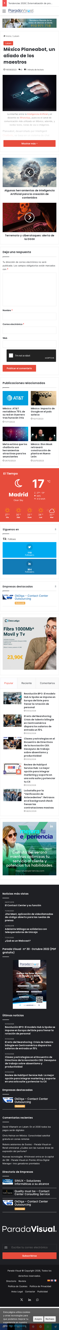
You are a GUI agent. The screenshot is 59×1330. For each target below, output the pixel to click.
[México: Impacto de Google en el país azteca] (43, 398)
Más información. (17, 1325)
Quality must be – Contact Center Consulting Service (32, 1193)
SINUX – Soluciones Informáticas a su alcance (32, 1182)
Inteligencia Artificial (37, 114)
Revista (22, 1281)
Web (5, 338)
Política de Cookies (17, 1286)
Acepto (38, 1319)
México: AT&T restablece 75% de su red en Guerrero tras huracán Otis (14, 413)
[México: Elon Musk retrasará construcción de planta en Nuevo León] (43, 434)
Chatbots (8, 135)
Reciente (26, 683)
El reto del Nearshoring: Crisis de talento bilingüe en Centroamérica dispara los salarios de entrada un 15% (39, 723)
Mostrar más (28, 143)
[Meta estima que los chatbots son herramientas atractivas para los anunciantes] (15, 434)
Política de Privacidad (40, 1286)
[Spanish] (48, 1280)
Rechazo (50, 1319)
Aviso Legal (17, 1291)
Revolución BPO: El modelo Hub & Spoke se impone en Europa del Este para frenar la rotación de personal (39, 700)
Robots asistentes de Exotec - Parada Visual (25, 1144)
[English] (51, 1280)
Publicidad (42, 1291)
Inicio (8, 36)
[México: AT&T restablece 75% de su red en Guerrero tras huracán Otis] (15, 398)
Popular (8, 683)
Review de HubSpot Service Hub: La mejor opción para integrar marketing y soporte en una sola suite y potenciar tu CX (39, 773)
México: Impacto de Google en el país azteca (43, 411)
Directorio (11, 1281)
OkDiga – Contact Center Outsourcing (31, 597)
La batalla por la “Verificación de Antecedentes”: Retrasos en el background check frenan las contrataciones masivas (39, 799)
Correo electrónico (13, 324)
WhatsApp (25, 117)
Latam (16, 36)
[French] (55, 1280)
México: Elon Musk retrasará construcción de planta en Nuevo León (41, 450)
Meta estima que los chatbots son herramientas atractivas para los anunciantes (15, 450)
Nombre (8, 310)
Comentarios (47, 683)
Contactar (30, 1291)
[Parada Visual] (21, 11)
